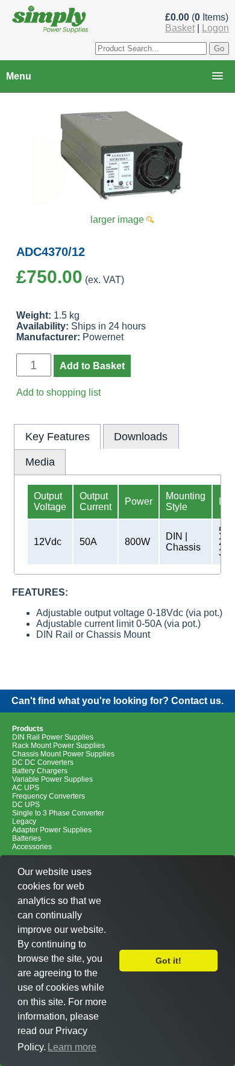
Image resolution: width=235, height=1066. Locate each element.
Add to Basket (92, 366)
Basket (180, 28)
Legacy (24, 821)
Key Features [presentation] (57, 437)
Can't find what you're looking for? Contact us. (117, 701)
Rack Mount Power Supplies (58, 745)
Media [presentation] (40, 462)
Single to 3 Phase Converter (58, 813)
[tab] (57, 436)
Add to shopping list (58, 392)
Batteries (26, 838)
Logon (215, 28)
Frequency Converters (48, 796)
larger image (118, 219)
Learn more (72, 1047)
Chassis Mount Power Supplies (63, 754)
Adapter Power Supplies (52, 830)
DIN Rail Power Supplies (52, 737)
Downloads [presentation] (141, 437)
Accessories (32, 847)
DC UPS (26, 804)
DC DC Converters (43, 762)
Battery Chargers (39, 771)
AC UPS (25, 788)
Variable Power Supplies (52, 779)
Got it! (168, 960)
